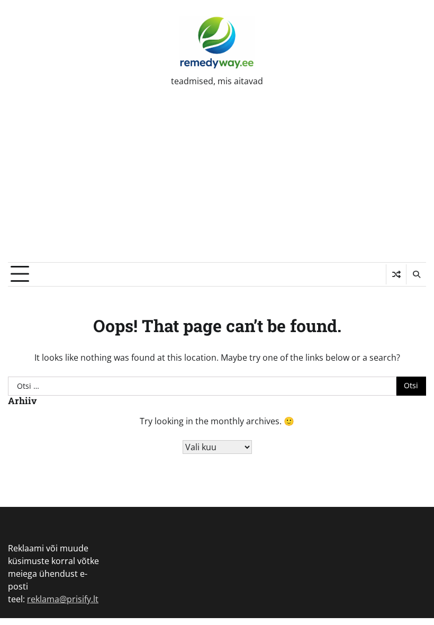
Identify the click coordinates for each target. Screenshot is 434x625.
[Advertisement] (217, 183)
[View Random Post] (396, 274)
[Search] (416, 274)
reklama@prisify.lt (62, 599)
